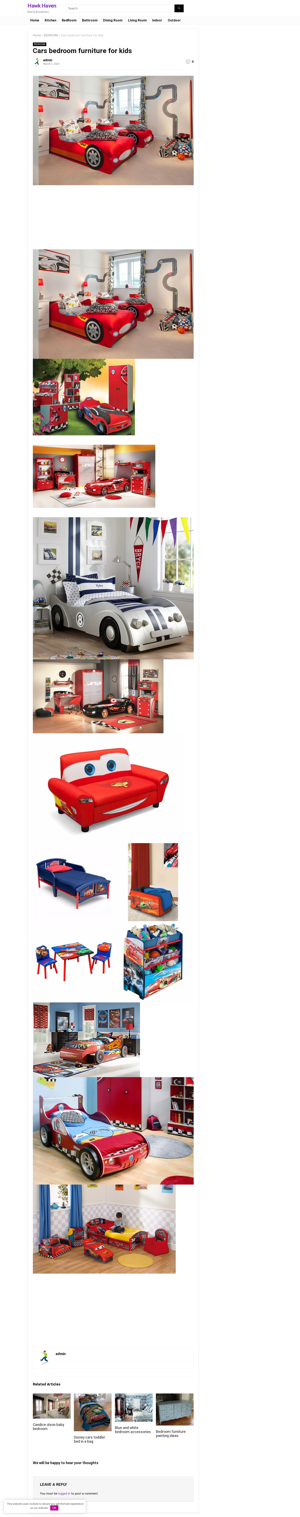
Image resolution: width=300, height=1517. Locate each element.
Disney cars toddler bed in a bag (89, 1439)
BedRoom (69, 20)
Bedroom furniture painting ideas (171, 1434)
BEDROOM (51, 35)
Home (34, 20)
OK (54, 1507)
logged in (64, 1493)
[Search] (179, 8)
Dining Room (112, 20)
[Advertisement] (67, 218)
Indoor (157, 20)
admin (47, 60)
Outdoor (174, 20)
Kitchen (50, 20)
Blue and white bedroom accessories (133, 1430)
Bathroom (90, 20)
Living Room (137, 20)
